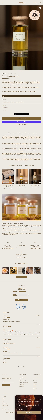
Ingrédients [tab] (34, 132)
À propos (4, 396)
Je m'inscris (29, 412)
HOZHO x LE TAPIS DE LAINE (7, 186)
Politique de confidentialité (11, 412)
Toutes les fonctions (37, 377)
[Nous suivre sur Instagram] (5, 409)
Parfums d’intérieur (23, 378)
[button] (4, 78)
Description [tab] (8, 132)
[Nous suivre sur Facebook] (2, 409)
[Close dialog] (41, 396)
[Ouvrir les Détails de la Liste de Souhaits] (38, 2)
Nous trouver (4, 403)
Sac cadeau (5, 107)
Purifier (34, 378)
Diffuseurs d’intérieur (23, 380)
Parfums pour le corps (23, 382)
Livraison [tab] (27, 132)
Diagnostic (35, 390)
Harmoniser (35, 380)
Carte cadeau (21, 386)
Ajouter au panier (21, 118)
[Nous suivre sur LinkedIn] (8, 409)
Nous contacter (5, 405)
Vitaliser (34, 384)
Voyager (34, 386)
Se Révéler (35, 388)
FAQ (3, 401)
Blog (3, 398)
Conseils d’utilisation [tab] (18, 132)
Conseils (3, 399)
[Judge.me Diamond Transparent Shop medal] (24, 306)
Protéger (35, 382)
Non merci (29, 415)
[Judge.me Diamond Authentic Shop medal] (18, 306)
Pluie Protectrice (21, 185)
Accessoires (21, 384)
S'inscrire (5, 385)
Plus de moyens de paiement (21, 124)
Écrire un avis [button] (21, 299)
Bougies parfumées (23, 377)
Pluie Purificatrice (35, 185)
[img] (5, 315)
